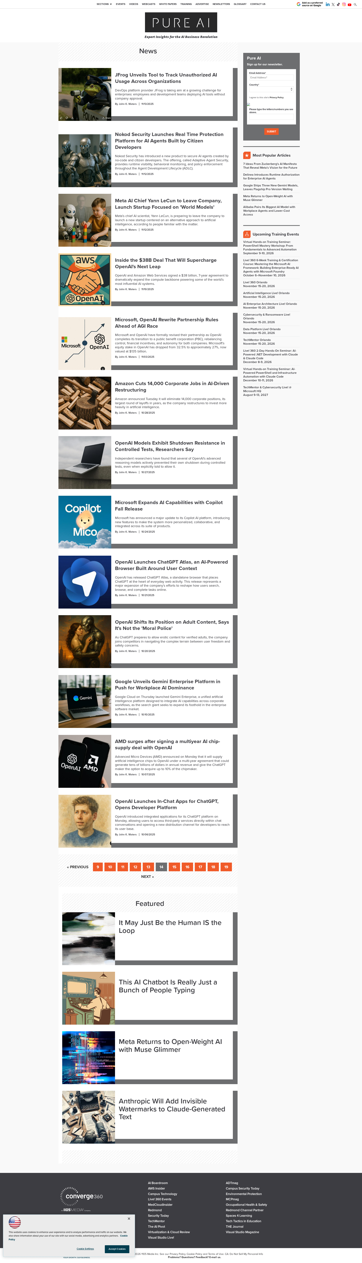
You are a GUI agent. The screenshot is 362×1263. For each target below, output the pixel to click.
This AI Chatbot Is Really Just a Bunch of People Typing (168, 986)
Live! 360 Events (159, 1199)
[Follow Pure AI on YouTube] (349, 5)
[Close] (129, 1218)
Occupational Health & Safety (246, 1205)
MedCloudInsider (160, 1205)
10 (110, 867)
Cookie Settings (85, 1248)
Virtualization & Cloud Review (169, 1232)
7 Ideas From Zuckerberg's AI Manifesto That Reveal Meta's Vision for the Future (270, 166)
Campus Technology (162, 1194)
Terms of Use (216, 1254)
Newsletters (221, 4)
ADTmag (232, 1183)
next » (147, 876)
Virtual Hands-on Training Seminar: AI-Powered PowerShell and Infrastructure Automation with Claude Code (270, 373)
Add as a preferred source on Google (312, 4)
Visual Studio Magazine (242, 1232)
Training (186, 4)
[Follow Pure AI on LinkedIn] (328, 5)
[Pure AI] (181, 22)
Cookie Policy (194, 1254)
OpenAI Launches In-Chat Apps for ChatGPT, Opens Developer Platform (167, 804)
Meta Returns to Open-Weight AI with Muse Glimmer (170, 1046)
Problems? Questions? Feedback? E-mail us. (194, 1257)
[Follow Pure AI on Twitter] (333, 5)
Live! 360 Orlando (255, 282)
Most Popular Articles (272, 155)
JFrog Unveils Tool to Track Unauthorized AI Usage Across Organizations (166, 78)
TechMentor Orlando (257, 340)
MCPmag (232, 1199)
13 (148, 867)
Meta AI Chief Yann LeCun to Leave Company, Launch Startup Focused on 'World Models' (168, 204)
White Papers (168, 4)
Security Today (158, 1216)
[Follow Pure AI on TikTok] (338, 5)
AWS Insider (156, 1188)
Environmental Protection (244, 1194)
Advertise (202, 4)
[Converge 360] (81, 1197)
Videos (133, 4)
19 (226, 867)
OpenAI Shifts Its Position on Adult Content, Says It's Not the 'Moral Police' (172, 625)
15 (174, 867)
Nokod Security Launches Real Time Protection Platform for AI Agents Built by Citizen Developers (169, 140)
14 (161, 867)
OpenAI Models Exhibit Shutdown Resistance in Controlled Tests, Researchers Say (170, 446)
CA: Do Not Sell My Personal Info (244, 1254)
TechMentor (156, 1221)
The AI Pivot (156, 1227)
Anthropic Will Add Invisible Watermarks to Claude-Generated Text (172, 1109)
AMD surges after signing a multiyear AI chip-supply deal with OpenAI (167, 744)
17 (200, 867)
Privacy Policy (277, 97)
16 (187, 867)
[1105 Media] (75, 1210)
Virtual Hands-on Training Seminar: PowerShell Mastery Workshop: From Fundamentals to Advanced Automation (270, 245)
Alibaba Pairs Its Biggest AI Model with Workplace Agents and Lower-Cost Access (269, 210)
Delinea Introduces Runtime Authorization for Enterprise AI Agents (271, 176)
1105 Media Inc (149, 1254)
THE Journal (234, 1227)
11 (122, 867)
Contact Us (257, 4)
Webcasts (148, 4)
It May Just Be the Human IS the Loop (170, 927)
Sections (103, 4)
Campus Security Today (242, 1188)
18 (213, 867)
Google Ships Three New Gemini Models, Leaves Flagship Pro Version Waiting (270, 187)
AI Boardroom (158, 1183)
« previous (77, 867)
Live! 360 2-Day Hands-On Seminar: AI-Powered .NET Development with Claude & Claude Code (270, 354)
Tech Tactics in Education (243, 1221)
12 (135, 867)
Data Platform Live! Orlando (262, 329)
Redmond (155, 1210)
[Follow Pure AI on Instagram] (344, 5)
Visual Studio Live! (161, 1238)
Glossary (240, 4)
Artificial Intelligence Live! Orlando (266, 293)
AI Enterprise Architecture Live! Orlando (270, 304)
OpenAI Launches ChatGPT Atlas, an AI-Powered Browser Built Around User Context (171, 565)
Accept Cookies (117, 1249)
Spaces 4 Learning (239, 1216)
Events (120, 4)
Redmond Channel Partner (245, 1210)
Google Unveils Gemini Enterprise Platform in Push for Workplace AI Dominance (167, 684)
